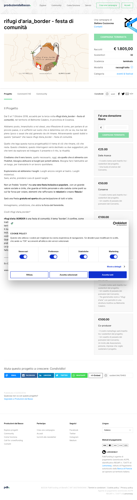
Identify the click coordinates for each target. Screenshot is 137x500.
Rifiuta (29, 274)
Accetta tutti (107, 274)
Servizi (88, 5)
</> (131, 94)
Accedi (127, 5)
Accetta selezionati (68, 274)
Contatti (98, 26)
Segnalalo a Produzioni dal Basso (18, 399)
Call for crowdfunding (13, 440)
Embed (95, 375)
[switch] (53, 257)
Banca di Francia (124, 468)
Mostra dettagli (114, 266)
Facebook (74, 430)
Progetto (8, 94)
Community (56, 5)
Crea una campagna (108, 5)
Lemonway (107, 465)
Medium (73, 440)
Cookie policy (113, 487)
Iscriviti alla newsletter (46, 437)
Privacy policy (127, 487)
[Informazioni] (132, 67)
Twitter (73, 433)
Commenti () (24, 94)
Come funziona (73, 5)
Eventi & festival (125, 73)
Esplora (43, 5)
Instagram (74, 437)
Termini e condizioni (96, 487)
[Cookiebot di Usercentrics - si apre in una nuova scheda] (115, 224)
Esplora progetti (11, 430)
